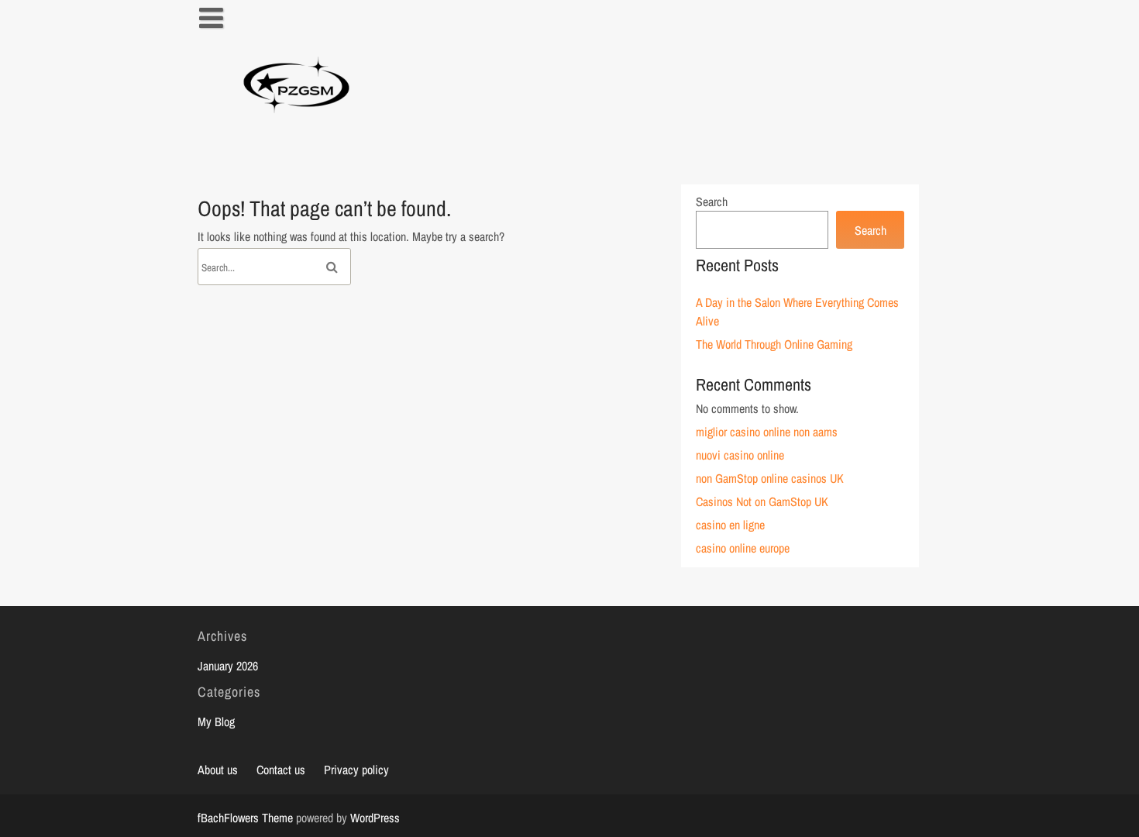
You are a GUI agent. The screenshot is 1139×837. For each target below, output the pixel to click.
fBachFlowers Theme (245, 817)
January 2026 (228, 665)
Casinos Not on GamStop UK (762, 501)
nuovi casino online (740, 454)
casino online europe (743, 547)
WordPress (375, 817)
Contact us (280, 769)
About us (218, 769)
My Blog (216, 721)
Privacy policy (356, 769)
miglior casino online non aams (767, 431)
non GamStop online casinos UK (770, 478)
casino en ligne (730, 524)
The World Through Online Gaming (774, 344)
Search (712, 201)
